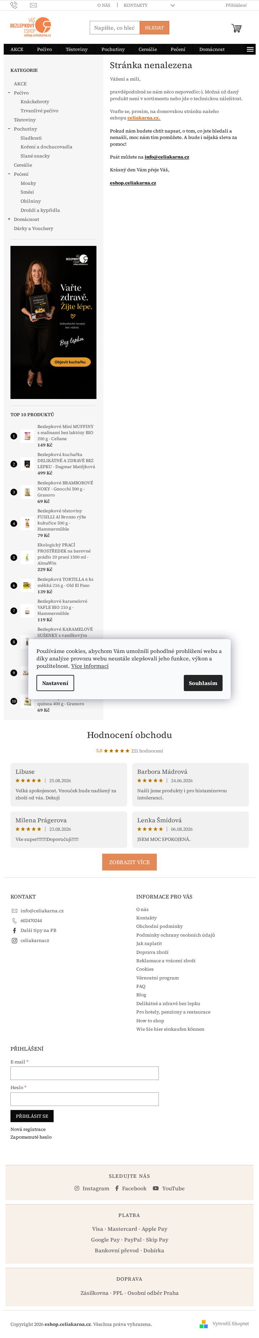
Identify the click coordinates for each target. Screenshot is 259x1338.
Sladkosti (31, 138)
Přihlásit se (32, 1116)
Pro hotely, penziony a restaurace (173, 1011)
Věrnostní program (157, 977)
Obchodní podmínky (159, 926)
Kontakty (136, 5)
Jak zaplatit (149, 943)
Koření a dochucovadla (47, 146)
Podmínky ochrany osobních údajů (175, 935)
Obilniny (31, 201)
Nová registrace (28, 1129)
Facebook (134, 1188)
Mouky (28, 183)
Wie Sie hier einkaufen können (170, 1029)
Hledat (154, 27)
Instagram (95, 1188)
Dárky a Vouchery (33, 228)
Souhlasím (203, 683)
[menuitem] (17, 49)
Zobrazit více (129, 862)
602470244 (31, 920)
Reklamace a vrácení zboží (166, 960)
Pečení (21, 174)
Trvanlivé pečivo (39, 110)
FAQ (140, 986)
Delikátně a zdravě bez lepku (168, 1003)
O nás (103, 5)
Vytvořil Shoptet (230, 1323)
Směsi (27, 192)
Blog (141, 994)
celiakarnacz (35, 940)
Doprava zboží (152, 952)
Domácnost (26, 219)
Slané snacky (35, 155)
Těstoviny (25, 119)
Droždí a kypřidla (40, 210)
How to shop (150, 1020)
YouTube (173, 1188)
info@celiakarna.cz (167, 156)
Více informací (90, 666)
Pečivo (21, 92)
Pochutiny (25, 128)
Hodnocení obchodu (129, 735)
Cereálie (23, 165)
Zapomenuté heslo (31, 1137)
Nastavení (55, 683)
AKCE (20, 83)
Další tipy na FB (38, 930)
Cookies (145, 969)
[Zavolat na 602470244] (20, 5)
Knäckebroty (35, 101)
